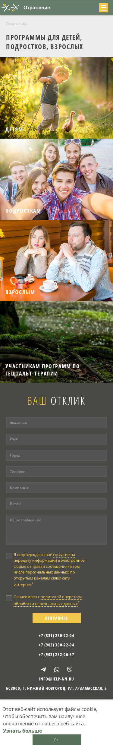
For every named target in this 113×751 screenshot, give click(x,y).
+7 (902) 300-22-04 (56, 645)
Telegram (43, 670)
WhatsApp (57, 670)
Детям (14, 129)
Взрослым (20, 292)
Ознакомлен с (48, 600)
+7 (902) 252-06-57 (56, 654)
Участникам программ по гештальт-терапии (42, 370)
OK (56, 740)
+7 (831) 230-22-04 (56, 635)
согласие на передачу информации (44, 557)
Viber (70, 669)
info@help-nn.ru (56, 679)
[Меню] (103, 7)
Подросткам (23, 210)
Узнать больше (22, 730)
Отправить (56, 618)
